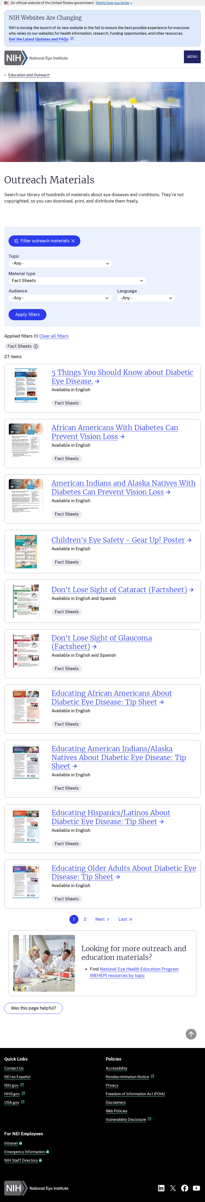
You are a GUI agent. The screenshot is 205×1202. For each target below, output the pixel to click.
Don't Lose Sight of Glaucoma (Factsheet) (102, 642)
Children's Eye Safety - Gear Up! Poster (118, 540)
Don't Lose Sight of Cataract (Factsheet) (119, 590)
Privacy (112, 1085)
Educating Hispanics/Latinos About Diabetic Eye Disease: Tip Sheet (111, 817)
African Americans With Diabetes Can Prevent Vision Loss (115, 432)
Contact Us (13, 1068)
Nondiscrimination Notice (127, 1076)
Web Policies (116, 1111)
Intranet (11, 1143)
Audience (18, 291)
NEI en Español (17, 1076)
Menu (192, 57)
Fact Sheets (19, 346)
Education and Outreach (29, 75)
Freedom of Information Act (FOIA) (135, 1094)
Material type (22, 273)
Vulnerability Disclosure (126, 1119)
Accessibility (116, 1068)
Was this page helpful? (33, 1008)
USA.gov (11, 1102)
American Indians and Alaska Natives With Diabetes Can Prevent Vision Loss (124, 487)
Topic (14, 256)
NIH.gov (11, 1085)
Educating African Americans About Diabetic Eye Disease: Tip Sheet (112, 697)
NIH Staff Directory (21, 1160)
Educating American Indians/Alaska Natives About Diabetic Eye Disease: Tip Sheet (119, 758)
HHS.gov (12, 1094)
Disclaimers (116, 1102)
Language (127, 291)
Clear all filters (54, 336)
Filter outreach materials (45, 240)
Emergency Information (25, 1152)
